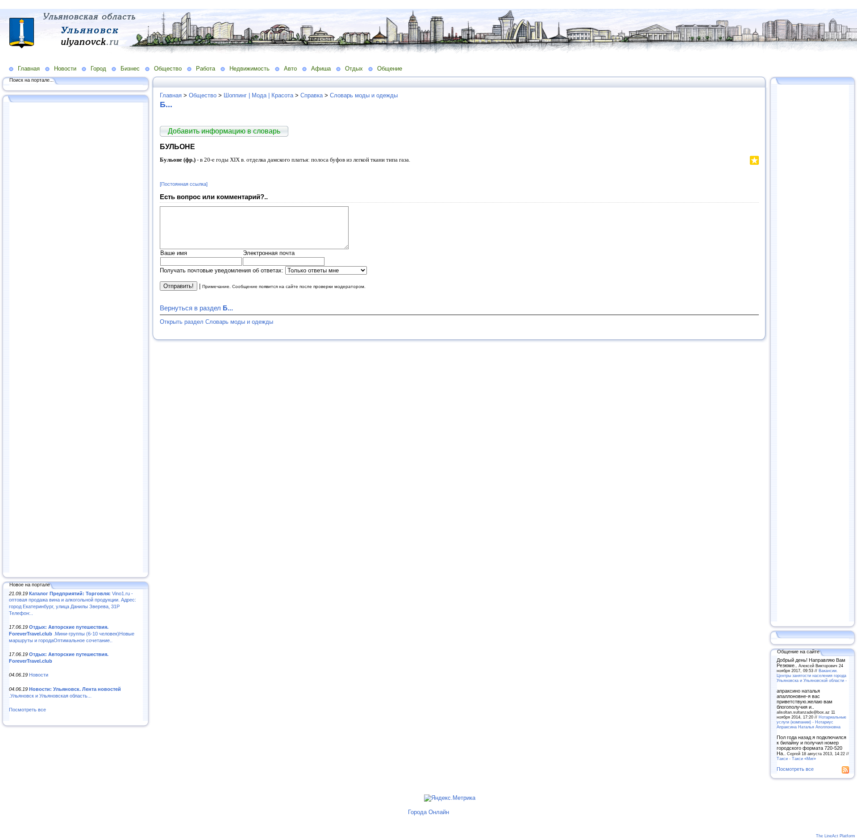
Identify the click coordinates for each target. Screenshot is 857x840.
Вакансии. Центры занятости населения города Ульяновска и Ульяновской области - (812, 675)
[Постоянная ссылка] (184, 184)
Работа (205, 68)
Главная (29, 68)
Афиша (321, 68)
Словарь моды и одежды (364, 95)
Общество (168, 68)
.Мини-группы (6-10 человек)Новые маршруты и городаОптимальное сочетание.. (71, 633)
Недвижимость (249, 68)
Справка (311, 95)
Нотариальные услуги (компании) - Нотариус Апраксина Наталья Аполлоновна (811, 722)
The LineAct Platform (835, 836)
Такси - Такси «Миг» (796, 758)
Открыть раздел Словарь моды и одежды (216, 321)
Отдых (354, 68)
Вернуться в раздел (196, 308)
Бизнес (130, 68)
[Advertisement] (76, 338)
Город (98, 68)
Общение (389, 68)
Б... (166, 104)
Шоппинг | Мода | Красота (258, 95)
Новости (65, 68)
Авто (290, 68)
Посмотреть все (27, 709)
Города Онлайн (428, 812)
